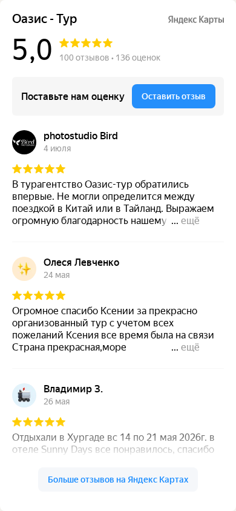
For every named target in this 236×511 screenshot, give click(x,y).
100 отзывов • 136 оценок (109, 57)
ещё (190, 220)
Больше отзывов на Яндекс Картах (118, 479)
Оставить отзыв (174, 96)
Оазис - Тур (44, 19)
